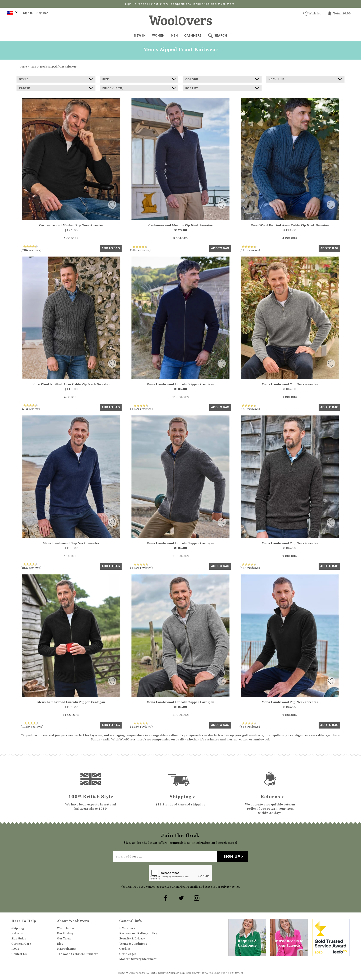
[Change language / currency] (11, 14)
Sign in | (29, 12)
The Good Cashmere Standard (77, 954)
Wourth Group (67, 928)
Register (42, 12)
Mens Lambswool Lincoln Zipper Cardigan (180, 384)
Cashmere (193, 35)
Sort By (191, 88)
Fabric (24, 88)
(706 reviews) (31, 249)
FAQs (15, 948)
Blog (60, 943)
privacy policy (230, 886)
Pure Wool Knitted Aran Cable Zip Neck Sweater (290, 225)
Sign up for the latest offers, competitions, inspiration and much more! (180, 4)
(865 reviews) (249, 408)
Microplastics (66, 948)
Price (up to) (112, 88)
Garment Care (21, 943)
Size (105, 79)
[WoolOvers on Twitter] (180, 897)
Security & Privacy (132, 938)
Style (23, 79)
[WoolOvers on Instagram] (196, 897)
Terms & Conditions (133, 943)
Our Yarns (64, 938)
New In (140, 35)
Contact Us (19, 954)
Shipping (17, 928)
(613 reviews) (249, 249)
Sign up (232, 856)
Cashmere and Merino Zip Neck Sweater (71, 225)
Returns (17, 933)
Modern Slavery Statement (137, 959)
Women (158, 35)
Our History (65, 933)
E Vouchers (127, 928)
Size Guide (18, 938)
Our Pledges (127, 954)
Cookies (125, 948)
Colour (191, 79)
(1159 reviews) (141, 408)
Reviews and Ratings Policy (138, 933)
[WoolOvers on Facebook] (165, 897)
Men (174, 35)
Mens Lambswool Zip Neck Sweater (290, 384)
